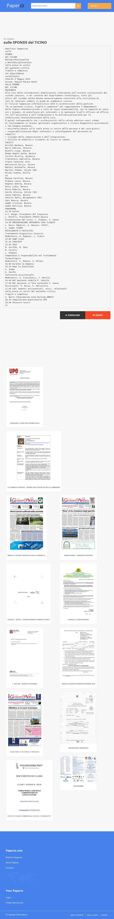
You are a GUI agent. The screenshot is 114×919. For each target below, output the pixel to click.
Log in (8, 897)
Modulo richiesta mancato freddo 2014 (78, 684)
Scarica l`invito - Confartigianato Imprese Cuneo (28, 620)
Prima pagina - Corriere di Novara (78, 555)
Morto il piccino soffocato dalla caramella (26, 555)
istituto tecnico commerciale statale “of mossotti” (29, 816)
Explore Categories (14, 857)
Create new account (14, 902)
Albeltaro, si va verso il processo (24, 752)
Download (73, 315)
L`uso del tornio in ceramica (24, 684)
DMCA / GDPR (92, 915)
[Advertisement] (57, 25)
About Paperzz (12, 862)
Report (99, 315)
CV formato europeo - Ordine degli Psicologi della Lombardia (34, 487)
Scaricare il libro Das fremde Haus (24, 423)
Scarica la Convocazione (78, 620)
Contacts (10, 867)
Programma (78, 786)
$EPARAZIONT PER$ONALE (78, 748)
